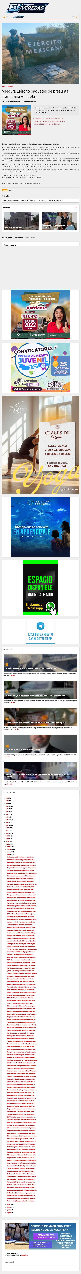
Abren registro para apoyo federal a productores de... (21, 1049)
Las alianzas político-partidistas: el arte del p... (20, 925)
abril (8, 855)
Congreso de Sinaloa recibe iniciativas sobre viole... (20, 1171)
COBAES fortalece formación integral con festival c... (21, 1117)
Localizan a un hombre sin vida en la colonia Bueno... (21, 922)
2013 (7, 809)
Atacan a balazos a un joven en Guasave (47, 124)
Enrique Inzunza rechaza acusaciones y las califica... (21, 965)
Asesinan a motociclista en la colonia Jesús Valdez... (21, 981)
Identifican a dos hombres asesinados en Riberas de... (21, 968)
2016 (7, 817)
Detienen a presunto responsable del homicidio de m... (21, 876)
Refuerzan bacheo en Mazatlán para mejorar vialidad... (22, 1136)
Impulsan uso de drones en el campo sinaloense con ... (21, 930)
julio (8, 1210)
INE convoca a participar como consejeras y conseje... (21, 1128)
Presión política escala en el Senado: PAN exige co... (20, 1036)
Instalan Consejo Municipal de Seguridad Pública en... (21, 1082)
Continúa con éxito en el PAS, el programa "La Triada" (57, 226)
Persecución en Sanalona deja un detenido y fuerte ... (21, 1068)
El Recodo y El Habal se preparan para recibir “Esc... (21, 1106)
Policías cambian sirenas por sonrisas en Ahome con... (21, 1139)
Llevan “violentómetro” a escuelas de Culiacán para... (21, 1168)
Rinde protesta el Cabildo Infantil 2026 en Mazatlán (21, 984)
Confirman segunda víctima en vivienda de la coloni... (21, 1147)
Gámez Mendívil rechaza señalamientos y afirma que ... (21, 1014)
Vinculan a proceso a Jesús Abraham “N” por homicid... (21, 1149)
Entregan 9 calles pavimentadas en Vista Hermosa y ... (21, 1052)
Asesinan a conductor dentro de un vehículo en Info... (21, 1009)
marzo (9, 852)
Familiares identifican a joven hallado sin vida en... (20, 1201)
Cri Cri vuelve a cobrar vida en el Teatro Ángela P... (21, 887)
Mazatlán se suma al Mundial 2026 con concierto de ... (21, 1011)
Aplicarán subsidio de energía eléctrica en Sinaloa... (21, 995)
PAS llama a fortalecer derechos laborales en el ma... (21, 1185)
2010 (7, 801)
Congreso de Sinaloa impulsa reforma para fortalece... (21, 1130)
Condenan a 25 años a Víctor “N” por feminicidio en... (21, 1174)
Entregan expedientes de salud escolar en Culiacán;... (21, 865)
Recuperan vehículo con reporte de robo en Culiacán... (21, 1055)
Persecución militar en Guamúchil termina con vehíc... (21, 987)
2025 (7, 841)
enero (9, 846)
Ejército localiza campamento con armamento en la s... (21, 971)
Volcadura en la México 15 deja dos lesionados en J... (21, 860)
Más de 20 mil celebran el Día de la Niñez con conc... (21, 1187)
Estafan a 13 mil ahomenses (13, 227)
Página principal (9, 1262)
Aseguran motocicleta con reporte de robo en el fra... (21, 927)
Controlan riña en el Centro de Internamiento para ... (21, 1114)
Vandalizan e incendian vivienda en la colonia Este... (21, 1093)
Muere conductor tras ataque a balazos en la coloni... (21, 1133)
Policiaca (10, 87)
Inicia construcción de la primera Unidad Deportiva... (21, 911)
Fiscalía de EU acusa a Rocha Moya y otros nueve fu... (21, 952)
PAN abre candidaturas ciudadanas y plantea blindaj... (22, 949)
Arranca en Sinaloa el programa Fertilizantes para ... (21, 1098)
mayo (9, 1204)
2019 (7, 825)
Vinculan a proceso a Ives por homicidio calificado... (21, 1101)
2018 (7, 822)
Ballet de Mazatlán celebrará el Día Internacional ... (21, 990)
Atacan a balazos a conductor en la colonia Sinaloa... (21, 1112)
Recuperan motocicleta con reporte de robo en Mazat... (22, 1025)
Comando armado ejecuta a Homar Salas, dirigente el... (21, 1074)
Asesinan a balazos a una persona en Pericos (48, 118)
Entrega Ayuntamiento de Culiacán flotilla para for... (21, 946)
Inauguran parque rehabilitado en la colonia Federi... (21, 892)
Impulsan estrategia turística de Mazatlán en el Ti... (21, 1079)
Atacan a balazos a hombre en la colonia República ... (21, 1179)
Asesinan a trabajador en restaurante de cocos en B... (21, 1152)
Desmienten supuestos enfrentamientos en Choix (49, 121)
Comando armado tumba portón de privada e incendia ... (22, 1065)
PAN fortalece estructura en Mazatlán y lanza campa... (22, 1044)
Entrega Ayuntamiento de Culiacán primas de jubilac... (21, 992)
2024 (7, 839)
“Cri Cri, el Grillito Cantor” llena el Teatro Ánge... (20, 1003)
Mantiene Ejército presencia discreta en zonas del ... (21, 1038)
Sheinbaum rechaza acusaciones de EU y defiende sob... (21, 1071)
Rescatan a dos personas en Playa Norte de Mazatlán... (22, 906)
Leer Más (12, 675)
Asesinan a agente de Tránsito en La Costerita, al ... (20, 857)
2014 (7, 812)
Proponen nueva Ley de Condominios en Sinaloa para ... (21, 897)
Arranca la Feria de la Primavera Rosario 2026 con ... (21, 1198)
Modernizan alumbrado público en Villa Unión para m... (22, 873)
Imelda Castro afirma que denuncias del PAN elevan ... (21, 938)
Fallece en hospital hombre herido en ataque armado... (21, 1041)
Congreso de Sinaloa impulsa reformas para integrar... (21, 1109)
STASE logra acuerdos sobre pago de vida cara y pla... (21, 944)
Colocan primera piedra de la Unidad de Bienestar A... (21, 1030)
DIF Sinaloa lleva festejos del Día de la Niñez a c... (20, 998)
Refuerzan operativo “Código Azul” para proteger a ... (21, 1006)
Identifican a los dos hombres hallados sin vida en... (21, 870)
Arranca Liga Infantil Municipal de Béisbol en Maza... (21, 1057)
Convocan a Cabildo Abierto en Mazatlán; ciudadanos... (22, 1076)
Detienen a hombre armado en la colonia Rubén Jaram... (22, 919)
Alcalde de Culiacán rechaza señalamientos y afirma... (21, 962)
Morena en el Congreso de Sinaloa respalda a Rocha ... (21, 1163)
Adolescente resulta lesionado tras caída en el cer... (21, 908)
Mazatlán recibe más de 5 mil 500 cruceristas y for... (21, 941)
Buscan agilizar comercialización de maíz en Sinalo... (21, 879)
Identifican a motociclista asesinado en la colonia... (20, 1033)
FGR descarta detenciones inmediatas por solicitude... (21, 1022)
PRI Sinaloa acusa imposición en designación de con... (21, 960)
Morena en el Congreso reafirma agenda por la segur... (22, 900)
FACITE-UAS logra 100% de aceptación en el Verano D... (22, 1120)
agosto (9, 1212)
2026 (7, 844)
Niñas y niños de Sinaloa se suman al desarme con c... (21, 1103)
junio (8, 1207)
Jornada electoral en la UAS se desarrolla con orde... (21, 1144)
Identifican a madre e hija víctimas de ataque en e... (21, 916)
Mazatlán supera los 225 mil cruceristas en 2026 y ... (21, 933)
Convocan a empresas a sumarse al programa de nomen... (22, 973)
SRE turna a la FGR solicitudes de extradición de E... (20, 954)
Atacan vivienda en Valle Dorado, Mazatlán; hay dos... (21, 1195)
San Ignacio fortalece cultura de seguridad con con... (21, 1193)
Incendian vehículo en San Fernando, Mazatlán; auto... (21, 1063)
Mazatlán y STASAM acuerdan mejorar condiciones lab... (22, 1160)
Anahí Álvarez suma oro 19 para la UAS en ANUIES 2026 (22, 1060)
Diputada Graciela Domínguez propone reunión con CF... (22, 884)
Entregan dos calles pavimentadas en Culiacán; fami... (21, 895)
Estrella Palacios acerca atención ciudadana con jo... (21, 1019)
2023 (7, 836)
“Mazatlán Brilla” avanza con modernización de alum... (22, 1177)
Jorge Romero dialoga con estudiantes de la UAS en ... (21, 976)
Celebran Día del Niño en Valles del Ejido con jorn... (20, 914)
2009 (7, 798)
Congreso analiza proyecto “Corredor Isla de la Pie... (21, 1158)
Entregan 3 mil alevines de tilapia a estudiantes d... (21, 935)
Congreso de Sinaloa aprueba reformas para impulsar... (22, 1190)
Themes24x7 (24, 1255)
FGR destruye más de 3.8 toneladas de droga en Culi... (21, 1155)
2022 (7, 833)
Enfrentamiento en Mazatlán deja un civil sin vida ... (21, 979)
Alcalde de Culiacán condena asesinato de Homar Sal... (21, 1084)
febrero (9, 849)
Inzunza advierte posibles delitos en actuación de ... (21, 881)
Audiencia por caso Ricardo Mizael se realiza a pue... (21, 1125)
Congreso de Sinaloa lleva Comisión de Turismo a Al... (21, 1017)
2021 (7, 831)
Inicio (3, 87)
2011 (7, 803)
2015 (7, 814)
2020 (7, 828)
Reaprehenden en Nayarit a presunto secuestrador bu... (22, 1090)
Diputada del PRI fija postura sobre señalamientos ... (21, 1182)
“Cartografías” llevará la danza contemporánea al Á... (21, 1141)
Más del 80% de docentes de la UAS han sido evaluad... (22, 1027)
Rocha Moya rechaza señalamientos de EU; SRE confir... (21, 957)
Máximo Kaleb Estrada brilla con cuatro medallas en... (21, 862)
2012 (7, 806)
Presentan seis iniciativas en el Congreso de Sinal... (20, 889)
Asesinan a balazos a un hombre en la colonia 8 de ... (21, 1095)
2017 (7, 820)
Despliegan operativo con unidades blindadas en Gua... (21, 903)
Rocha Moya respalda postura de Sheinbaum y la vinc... (22, 1122)
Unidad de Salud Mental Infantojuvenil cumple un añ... (21, 1166)
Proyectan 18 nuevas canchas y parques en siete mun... (22, 868)
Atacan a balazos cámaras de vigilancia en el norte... (21, 1000)
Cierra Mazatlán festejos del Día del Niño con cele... (21, 1046)
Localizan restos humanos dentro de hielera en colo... (21, 1087)
